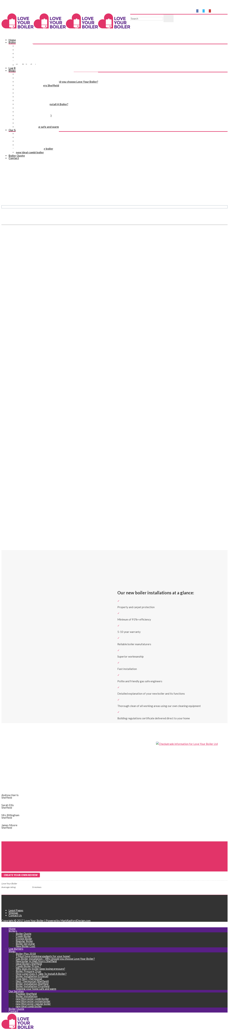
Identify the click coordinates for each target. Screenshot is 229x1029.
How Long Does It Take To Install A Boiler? (41, 973)
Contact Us (15, 915)
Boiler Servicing (25, 943)
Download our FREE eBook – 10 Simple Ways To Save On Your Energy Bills (53, 7)
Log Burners (16, 948)
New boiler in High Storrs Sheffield (36, 961)
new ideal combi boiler (30, 152)
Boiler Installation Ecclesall (32, 976)
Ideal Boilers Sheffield (29, 963)
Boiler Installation (26, 996)
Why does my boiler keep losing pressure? (40, 968)
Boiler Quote (23, 933)
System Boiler (24, 938)
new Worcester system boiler (33, 1001)
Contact (14, 158)
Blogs (12, 70)
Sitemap (13, 912)
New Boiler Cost (26, 64)
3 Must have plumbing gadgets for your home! (43, 956)
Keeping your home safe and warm (36, 988)
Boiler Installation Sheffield (32, 983)
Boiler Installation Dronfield (32, 986)
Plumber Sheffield (26, 993)
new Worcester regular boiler (33, 1003)
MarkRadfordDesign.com (75, 920)
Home (4, 209)
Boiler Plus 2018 (26, 953)
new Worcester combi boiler (32, 998)
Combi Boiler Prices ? (28, 966)
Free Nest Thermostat (29, 978)
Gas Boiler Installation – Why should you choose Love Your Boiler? (55, 958)
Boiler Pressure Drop (28, 971)
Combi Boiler (23, 936)
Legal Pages (16, 910)
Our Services (16, 991)
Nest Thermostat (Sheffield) (32, 981)
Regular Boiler (24, 941)
